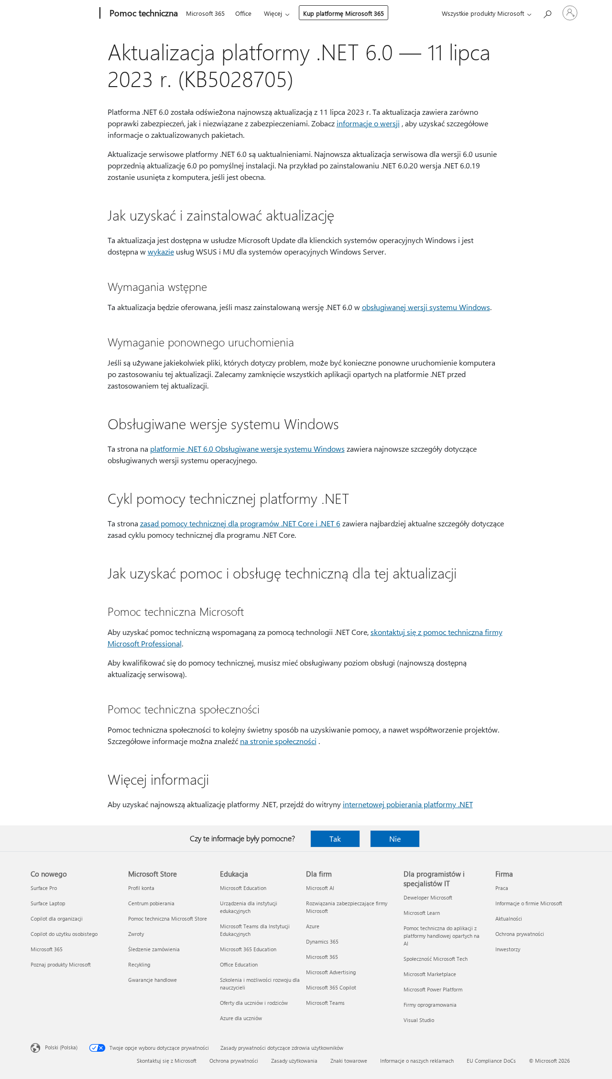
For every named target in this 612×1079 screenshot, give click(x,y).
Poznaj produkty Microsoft (61, 964)
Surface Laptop (48, 903)
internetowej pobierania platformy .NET (408, 804)
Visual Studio (419, 1019)
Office (243, 13)
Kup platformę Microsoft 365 (343, 13)
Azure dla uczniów (241, 1018)
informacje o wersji (368, 123)
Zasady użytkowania (294, 1060)
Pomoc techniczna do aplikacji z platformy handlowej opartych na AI (442, 935)
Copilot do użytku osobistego (64, 933)
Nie (395, 839)
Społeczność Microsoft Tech (436, 958)
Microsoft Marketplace (430, 974)
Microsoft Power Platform (433, 989)
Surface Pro (44, 887)
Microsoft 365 (205, 13)
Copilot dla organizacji (57, 918)
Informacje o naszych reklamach (417, 1060)
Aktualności (508, 918)
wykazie (161, 251)
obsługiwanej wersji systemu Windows (426, 307)
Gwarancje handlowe (152, 979)
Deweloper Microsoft (428, 897)
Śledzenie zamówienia (154, 949)
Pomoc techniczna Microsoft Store (167, 918)
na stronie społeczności (278, 741)
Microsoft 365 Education (248, 949)
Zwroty (136, 933)
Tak (335, 839)
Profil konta (141, 887)
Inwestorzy (507, 949)
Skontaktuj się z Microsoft (167, 1060)
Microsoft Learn (422, 912)
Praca (501, 887)
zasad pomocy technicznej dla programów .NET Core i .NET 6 (240, 523)
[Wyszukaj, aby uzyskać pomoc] (547, 12)
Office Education (239, 964)
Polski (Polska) (61, 1047)
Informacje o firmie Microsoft (528, 903)
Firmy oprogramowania (430, 1004)
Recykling (139, 964)
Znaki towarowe (348, 1060)
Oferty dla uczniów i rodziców (254, 1002)
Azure (312, 926)
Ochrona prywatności (519, 933)
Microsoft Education (243, 887)
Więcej (273, 13)
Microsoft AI (320, 887)
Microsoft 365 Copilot (331, 987)
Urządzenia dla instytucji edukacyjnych (248, 907)
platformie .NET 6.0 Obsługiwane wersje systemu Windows (247, 449)
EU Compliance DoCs (491, 1060)
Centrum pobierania (151, 903)
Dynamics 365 (322, 941)
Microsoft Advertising (331, 972)
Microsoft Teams (325, 1002)
